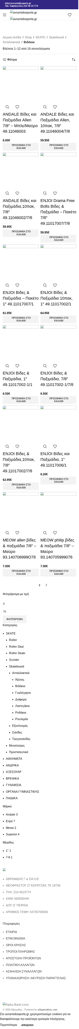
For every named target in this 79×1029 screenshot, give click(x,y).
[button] (21, 147)
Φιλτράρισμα (14, 619)
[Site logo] (23, 12)
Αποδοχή (27, 1025)
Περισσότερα (9, 1025)
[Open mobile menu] (4, 15)
